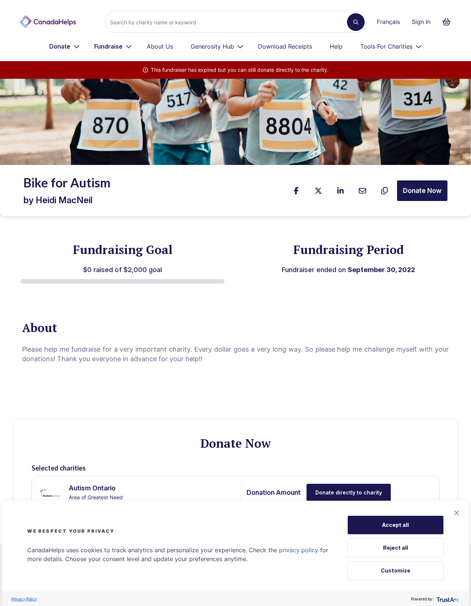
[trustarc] (447, 599)
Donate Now (422, 190)
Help (336, 46)
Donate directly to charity (348, 492)
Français (388, 21)
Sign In (421, 21)
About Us (160, 46)
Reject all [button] (395, 548)
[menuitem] (64, 46)
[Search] (356, 22)
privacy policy (298, 550)
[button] (456, 512)
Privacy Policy (24, 599)
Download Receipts (285, 46)
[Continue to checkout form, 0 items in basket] (449, 22)
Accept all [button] (395, 525)
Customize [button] (395, 570)
